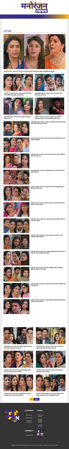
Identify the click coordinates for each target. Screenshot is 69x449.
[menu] (67, 16)
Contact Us (29, 435)
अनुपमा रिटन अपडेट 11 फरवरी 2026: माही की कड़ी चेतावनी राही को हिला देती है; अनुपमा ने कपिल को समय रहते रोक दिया (48, 300)
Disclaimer (29, 418)
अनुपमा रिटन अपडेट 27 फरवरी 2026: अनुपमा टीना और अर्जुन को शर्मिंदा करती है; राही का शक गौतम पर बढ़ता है (48, 219)
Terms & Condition (29, 421)
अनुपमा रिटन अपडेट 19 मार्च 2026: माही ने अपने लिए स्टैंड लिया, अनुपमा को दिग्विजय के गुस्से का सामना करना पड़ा (48, 155)
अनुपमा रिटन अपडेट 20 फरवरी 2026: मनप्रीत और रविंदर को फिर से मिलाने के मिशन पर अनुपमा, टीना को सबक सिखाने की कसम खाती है (48, 252)
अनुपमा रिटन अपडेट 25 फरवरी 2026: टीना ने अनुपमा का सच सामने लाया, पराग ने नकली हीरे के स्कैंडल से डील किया (47, 236)
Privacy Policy (40, 425)
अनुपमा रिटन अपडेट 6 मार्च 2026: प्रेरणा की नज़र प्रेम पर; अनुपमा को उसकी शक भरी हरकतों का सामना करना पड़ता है (47, 203)
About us (29, 415)
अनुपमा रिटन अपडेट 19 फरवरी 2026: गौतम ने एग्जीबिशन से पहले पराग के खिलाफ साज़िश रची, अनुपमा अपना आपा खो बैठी (47, 268)
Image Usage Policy (40, 420)
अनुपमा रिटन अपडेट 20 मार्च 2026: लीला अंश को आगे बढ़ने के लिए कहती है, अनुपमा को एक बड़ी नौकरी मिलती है (48, 138)
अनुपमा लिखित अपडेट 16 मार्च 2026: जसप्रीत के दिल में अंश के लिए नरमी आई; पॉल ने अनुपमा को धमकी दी (48, 171)
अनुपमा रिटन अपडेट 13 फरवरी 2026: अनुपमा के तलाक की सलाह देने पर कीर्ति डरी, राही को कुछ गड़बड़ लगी (48, 284)
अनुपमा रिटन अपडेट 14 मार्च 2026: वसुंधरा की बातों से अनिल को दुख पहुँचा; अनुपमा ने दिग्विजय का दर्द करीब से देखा (47, 187)
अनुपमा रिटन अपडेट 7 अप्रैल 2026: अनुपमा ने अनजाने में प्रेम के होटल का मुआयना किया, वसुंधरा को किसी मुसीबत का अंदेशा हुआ (29, 71)
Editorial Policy (40, 415)
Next (36, 399)
